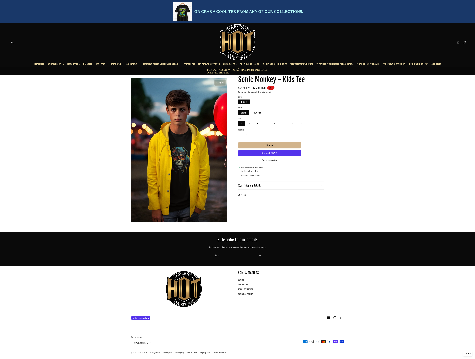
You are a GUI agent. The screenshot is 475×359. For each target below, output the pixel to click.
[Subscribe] (260, 255)
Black (243, 112)
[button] (12, 42)
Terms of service (192, 352)
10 (274, 123)
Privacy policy (179, 352)
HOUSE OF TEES (142, 353)
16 (301, 123)
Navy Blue (257, 112)
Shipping (251, 92)
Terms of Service (245, 289)
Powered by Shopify (154, 353)
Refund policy (167, 352)
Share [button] (243, 194)
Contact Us (243, 284)
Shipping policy (205, 352)
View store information (250, 175)
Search (241, 279)
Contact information (219, 352)
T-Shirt (244, 101)
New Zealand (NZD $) (141, 342)
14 (293, 123)
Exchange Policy (245, 294)
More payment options (269, 160)
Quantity (241, 129)
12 (284, 123)
